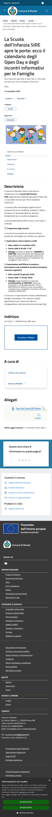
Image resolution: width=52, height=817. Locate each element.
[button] (25, 812)
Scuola (31, 20)
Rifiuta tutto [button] (26, 808)
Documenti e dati (13, 597)
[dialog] (26, 797)
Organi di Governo (13, 574)
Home (5, 20)
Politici (8, 589)
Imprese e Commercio (14, 620)
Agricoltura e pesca (13, 670)
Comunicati (10, 686)
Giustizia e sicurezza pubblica (18, 651)
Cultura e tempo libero (15, 613)
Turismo (9, 632)
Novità (14, 20)
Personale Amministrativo (16, 593)
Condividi (8, 98)
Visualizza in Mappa (26, 337)
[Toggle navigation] (4, 10)
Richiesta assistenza (14, 760)
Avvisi (22, 20)
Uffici (8, 582)
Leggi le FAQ (11, 756)
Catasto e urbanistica (14, 628)
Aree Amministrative (14, 578)
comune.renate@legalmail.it (17, 734)
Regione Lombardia (11, 2)
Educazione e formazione (16, 647)
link (3, 797)
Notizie (8, 682)
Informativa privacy (14, 775)
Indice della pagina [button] (15, 151)
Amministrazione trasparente (18, 771)
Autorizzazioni (11, 666)
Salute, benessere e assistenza (18, 662)
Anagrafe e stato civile (15, 609)
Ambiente (10, 659)
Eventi (8, 704)
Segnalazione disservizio (16, 752)
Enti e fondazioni (12, 586)
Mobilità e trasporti (13, 636)
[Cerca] (46, 11)
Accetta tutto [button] (26, 802)
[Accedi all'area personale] (42, 3)
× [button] (49, 780)
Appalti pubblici (12, 624)
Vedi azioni (21, 98)
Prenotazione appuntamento (17, 748)
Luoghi (8, 700)
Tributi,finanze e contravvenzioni (19, 655)
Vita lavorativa (12, 616)
